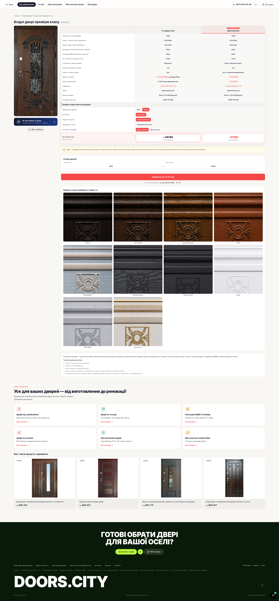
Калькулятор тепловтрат (180, 570)
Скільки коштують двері (50, 570)
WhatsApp (247, 565)
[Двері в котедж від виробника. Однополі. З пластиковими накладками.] (171, 483)
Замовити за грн (163, 177)
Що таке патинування (147, 570)
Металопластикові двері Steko (80, 565)
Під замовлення (26, 4)
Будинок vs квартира (66, 570)
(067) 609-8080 (168, 183)
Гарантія (108, 565)
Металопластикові (75, 4)
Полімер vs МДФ (80, 570)
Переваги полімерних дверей (128, 570)
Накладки (92, 4)
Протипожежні (55, 4)
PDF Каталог (155, 552)
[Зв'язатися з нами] (140, 551)
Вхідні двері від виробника (23, 565)
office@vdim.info (11, 600)
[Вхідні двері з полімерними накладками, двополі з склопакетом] (44, 483)
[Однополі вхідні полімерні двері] (108, 483)
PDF (180, 183)
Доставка (98, 565)
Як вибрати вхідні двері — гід (30, 570)
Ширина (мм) (67, 162)
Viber (263, 565)
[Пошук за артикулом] (255, 4)
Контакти (117, 565)
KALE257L (234, 81)
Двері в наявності (42, 565)
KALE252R (234, 77)
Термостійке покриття (163, 570)
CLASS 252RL (163, 77)
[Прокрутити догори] (262, 585)
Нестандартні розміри (111, 570)
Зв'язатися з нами (126, 552)
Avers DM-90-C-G (169, 86)
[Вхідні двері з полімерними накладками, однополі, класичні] (234, 483)
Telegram (256, 565)
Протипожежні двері (59, 565)
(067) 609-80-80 (243, 4)
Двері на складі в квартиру (198, 570)
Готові (41, 4)
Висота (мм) (169, 162)
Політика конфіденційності (256, 595)
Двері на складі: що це (94, 570)
